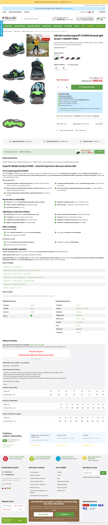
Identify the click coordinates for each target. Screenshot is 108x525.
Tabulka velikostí (73, 64)
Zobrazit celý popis (59, 47)
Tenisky (78, 325)
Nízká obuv (79, 315)
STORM (32, 312)
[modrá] (78, 57)
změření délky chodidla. (37, 345)
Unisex (32, 308)
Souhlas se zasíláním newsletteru (91, 477)
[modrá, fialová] (61, 57)
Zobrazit (103, 5)
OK (103, 473)
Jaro (77, 322)
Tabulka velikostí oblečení (37, 478)
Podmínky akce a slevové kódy (39, 495)
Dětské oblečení (20, 26)
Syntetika (79, 308)
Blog (58, 478)
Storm (19, 288)
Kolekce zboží (61, 490)
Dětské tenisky (17, 267)
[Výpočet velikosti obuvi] (36, 355)
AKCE (83, 26)
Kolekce (5, 288)
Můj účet (102, 12)
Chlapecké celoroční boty (35, 277)
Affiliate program (62, 484)
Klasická (78, 332)
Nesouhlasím (43, 514)
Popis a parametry (10, 152)
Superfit (12, 288)
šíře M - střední (80, 319)
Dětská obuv (8, 26)
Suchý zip (79, 312)
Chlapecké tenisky (29, 281)
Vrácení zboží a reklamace (38, 484)
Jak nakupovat (34, 472)
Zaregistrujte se (68, 8)
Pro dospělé (68, 26)
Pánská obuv (58, 26)
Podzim (81, 322)
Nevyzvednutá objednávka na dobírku (39, 491)
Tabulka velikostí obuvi (36, 481)
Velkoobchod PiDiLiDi (63, 481)
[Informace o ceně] (90, 81)
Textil (77, 305)
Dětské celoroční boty (27, 31)
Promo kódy (100, 26)
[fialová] (67, 57)
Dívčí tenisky (27, 274)
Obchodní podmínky (15, 12)
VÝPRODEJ (90, 26)
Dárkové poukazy (62, 487)
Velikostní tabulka (24, 152)
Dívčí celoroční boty (34, 270)
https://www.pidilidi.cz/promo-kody (70, 110)
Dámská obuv (46, 26)
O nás (4, 12)
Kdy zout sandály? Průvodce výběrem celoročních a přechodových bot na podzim (30, 296)
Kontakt (26, 12)
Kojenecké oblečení (33, 26)
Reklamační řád (34, 487)
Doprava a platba (35, 475)
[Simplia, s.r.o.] (103, 522)
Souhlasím (64, 514)
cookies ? (54, 510)
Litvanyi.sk (86, 522)
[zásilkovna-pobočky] (86, 505)
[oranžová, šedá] (72, 57)
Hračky (76, 26)
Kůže (87, 308)
